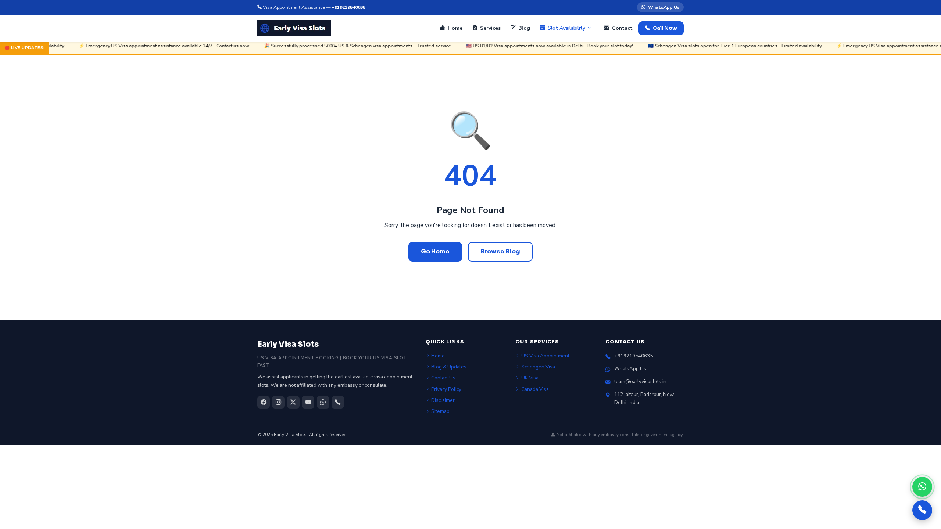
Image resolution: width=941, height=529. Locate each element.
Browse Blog (500, 251)
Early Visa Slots (288, 344)
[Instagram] (278, 402)
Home (455, 28)
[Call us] (922, 510)
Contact (622, 28)
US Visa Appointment (545, 355)
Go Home (435, 251)
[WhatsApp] (922, 487)
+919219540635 (348, 7)
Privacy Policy (446, 389)
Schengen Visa (538, 366)
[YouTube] (308, 402)
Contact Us (443, 377)
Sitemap (440, 411)
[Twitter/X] (293, 402)
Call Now (665, 28)
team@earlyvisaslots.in (640, 381)
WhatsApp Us (664, 7)
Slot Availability (566, 28)
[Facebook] (263, 402)
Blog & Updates (448, 366)
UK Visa (530, 377)
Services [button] (490, 28)
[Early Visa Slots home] (294, 28)
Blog (524, 28)
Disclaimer (443, 400)
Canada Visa (535, 389)
